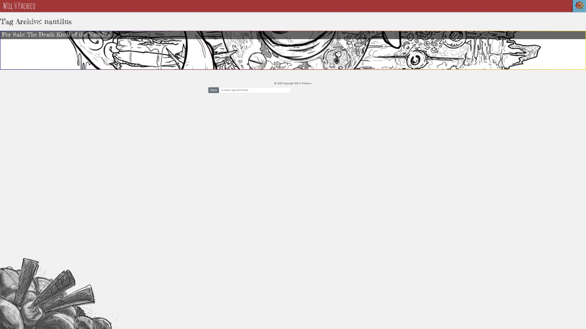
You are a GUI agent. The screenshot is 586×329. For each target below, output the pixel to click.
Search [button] (213, 90)
